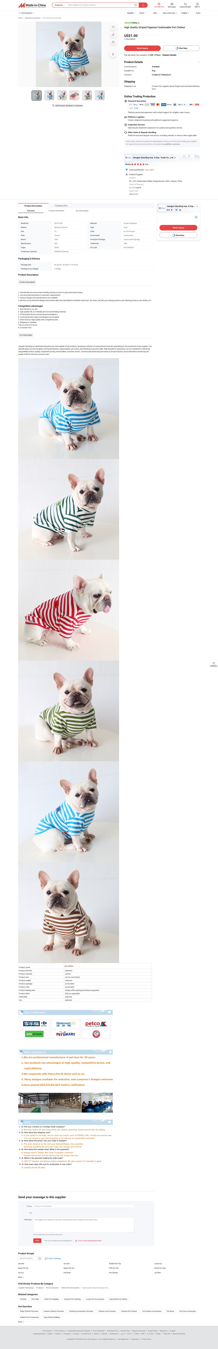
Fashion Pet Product (129, 1311)
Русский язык (86, 1334)
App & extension (169, 13)
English (50, 1334)
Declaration (135, 1339)
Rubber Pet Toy (115, 1263)
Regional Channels (138, 1331)
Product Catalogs (54, 1258)
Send (37, 1240)
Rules (198, 13)
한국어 (129, 1334)
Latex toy (158, 1263)
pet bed (21, 1263)
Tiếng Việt (166, 1334)
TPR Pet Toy (113, 1268)
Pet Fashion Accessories (151, 1311)
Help (155, 13)
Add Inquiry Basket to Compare (69, 105)
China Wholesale (98, 1331)
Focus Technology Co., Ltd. (92, 1339)
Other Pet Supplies (51, 1299)
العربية (122, 1334)
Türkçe (158, 1334)
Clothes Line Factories (107, 1311)
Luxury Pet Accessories (95, 1299)
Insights (172, 1331)
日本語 (136, 1334)
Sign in (197, 6)
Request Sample (169, 55)
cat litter (157, 1272)
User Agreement (123, 1339)
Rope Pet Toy (23, 1268)
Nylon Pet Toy (69, 1268)
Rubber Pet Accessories (29, 1317)
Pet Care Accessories (187, 1311)
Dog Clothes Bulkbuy (52, 1317)
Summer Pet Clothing (72, 1299)
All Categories (27, 13)
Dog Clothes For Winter (118, 1299)
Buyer (142, 13)
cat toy (21, 1272)
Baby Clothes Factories (29, 1311)
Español (58, 1334)
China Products (59, 1331)
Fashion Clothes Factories (54, 1311)
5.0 (168, 210)
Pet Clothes (113, 1272)
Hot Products (47, 1331)
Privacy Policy (146, 1339)
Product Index (152, 1331)
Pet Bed (23, 1299)
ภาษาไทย (150, 1334)
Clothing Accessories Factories (81, 1311)
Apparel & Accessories (32, 18)
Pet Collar (35, 1299)
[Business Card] (196, 217)
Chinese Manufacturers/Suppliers (79, 1331)
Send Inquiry (142, 48)
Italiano (96, 1334)
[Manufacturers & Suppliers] (32, 5)
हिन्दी (143, 1334)
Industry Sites (125, 1331)
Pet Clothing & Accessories (52, 18)
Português (67, 1334)
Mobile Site (163, 1331)
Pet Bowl (67, 1272)
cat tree (67, 1263)
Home (20, 18)
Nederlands (114, 1334)
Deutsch (104, 1334)
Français (76, 1334)
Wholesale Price (112, 1331)
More (20, 1322)
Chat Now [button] (183, 48)
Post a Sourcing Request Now (88, 1240)
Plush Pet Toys (160, 1268)
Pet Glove (170, 1311)
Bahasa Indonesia (179, 1334)
